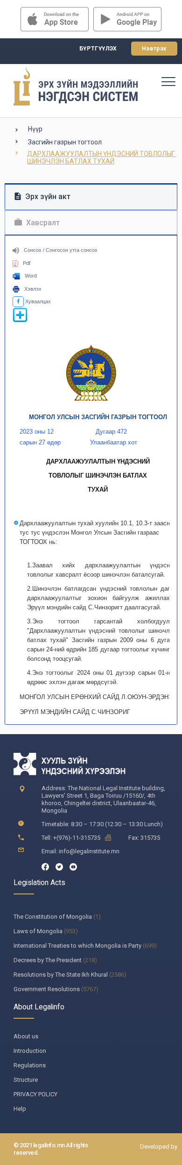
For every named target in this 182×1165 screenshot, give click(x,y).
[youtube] (73, 866)
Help (20, 1108)
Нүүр (35, 129)
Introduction (30, 1050)
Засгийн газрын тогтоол (65, 142)
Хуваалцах (37, 301)
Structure (26, 1079)
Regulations (30, 1065)
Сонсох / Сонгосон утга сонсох (61, 250)
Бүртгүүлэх (98, 48)
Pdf (26, 263)
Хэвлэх (33, 289)
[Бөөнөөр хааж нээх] (20, 320)
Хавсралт (42, 222)
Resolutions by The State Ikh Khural (61, 974)
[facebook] (45, 866)
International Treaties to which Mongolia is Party (77, 945)
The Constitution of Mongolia (53, 916)
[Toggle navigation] (168, 81)
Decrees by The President (48, 960)
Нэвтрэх (154, 48)
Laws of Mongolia (38, 931)
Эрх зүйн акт (46, 196)
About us (26, 1036)
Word (31, 276)
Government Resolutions (47, 989)
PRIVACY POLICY (35, 1094)
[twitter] (59, 866)
